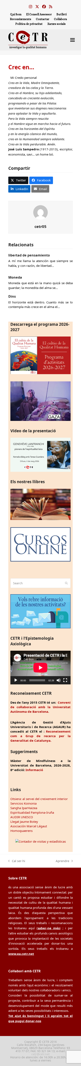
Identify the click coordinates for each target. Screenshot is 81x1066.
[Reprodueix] (16, 680)
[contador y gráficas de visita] (40, 841)
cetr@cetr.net (40, 1054)
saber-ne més (49, 928)
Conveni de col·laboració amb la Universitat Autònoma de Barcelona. (40, 707)
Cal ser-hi (16, 861)
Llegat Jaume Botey (24, 821)
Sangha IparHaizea (23, 808)
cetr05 (40, 226)
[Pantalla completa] (65, 680)
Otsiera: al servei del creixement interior (39, 799)
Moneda (15, 277)
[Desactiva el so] (58, 680)
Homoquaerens (21, 831)
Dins (12, 296)
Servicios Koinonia (23, 803)
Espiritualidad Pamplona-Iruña (32, 812)
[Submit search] (66, 583)
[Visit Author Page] (40, 212)
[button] (72, 40)
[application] (40, 667)
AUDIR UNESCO (21, 817)
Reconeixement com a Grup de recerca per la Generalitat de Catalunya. (40, 736)
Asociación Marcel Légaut (28, 826)
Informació (34, 770)
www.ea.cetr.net (21, 954)
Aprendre (62, 861)
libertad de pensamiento (29, 255)
